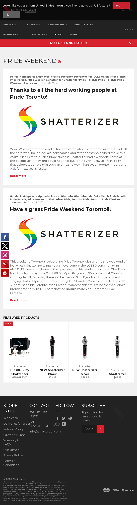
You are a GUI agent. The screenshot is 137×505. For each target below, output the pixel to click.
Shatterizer (83, 24)
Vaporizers (57, 24)
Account (129, 29)
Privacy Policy (13, 455)
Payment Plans (14, 434)
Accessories (36, 34)
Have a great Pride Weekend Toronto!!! (60, 209)
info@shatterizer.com (45, 431)
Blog (58, 34)
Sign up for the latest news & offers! (92, 416)
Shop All (10, 24)
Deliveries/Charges (17, 423)
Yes (118, 5)
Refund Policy (13, 429)
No (8, 14)
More (74, 34)
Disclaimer (11, 450)
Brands (33, 24)
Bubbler (10, 34)
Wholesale (11, 418)
